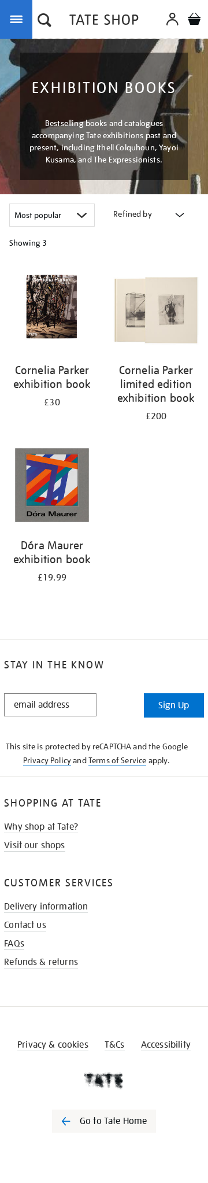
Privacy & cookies (52, 1045)
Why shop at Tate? (41, 827)
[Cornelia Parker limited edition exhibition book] (156, 312)
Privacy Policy (47, 760)
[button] (44, 21)
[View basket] (194, 20)
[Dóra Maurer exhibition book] (52, 487)
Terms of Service (117, 760)
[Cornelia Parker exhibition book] (52, 312)
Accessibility (166, 1045)
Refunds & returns (41, 962)
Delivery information (46, 906)
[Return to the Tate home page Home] (104, 21)
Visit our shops (34, 845)
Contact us (25, 925)
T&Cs (115, 1045)
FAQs (14, 943)
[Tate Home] (104, 1081)
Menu (18, 18)
